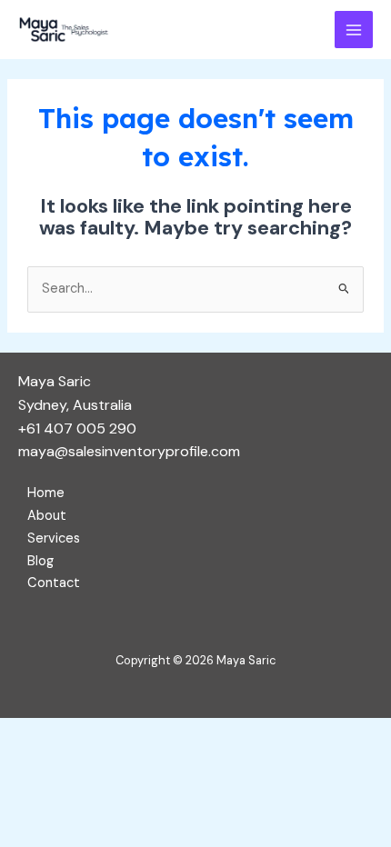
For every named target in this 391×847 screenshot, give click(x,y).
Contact (53, 583)
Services (53, 538)
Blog (40, 561)
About (46, 515)
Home (46, 493)
